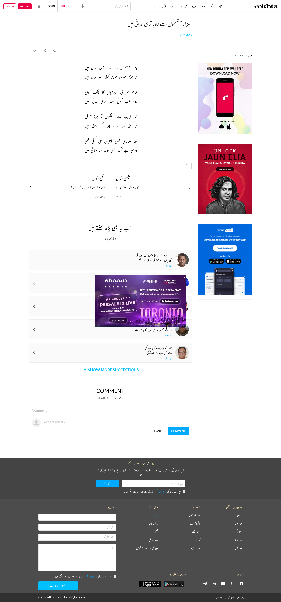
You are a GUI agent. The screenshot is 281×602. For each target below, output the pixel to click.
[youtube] (223, 584)
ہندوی (240, 515)
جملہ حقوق (219, 597)
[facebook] (241, 584)
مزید (156, 6)
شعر (211, 6)
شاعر (220, 6)
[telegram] (205, 584)
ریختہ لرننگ (238, 540)
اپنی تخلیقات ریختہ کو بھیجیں (147, 548)
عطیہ (156, 515)
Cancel (159, 430)
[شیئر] (45, 50)
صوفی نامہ (239, 523)
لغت (203, 6)
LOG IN (50, 6)
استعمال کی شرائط (229, 597)
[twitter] (232, 584)
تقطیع (156, 531)
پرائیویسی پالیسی (160, 491)
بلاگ (164, 6)
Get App (24, 6)
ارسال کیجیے (54, 585)
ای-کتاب (182, 6)
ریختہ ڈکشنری (237, 531)
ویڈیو (194, 6)
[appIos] (150, 584)
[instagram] (214, 584)
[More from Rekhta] (38, 6)
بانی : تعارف (195, 523)
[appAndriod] (174, 584)
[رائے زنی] (54, 50)
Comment (178, 430)
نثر (172, 6)
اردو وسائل (153, 540)
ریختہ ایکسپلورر (194, 548)
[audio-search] (82, 6)
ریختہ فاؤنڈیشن (194, 515)
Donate (10, 6)
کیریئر (198, 540)
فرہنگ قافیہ (153, 523)
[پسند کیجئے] (34, 50)
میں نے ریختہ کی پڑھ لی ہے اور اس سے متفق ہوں (152, 491)
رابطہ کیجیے (196, 531)
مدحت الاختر (186, 35)
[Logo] (266, 6)
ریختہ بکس (238, 548)
